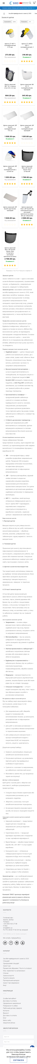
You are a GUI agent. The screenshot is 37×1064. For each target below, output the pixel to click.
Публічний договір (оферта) (12, 1008)
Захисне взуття (8, 975)
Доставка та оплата (10, 1001)
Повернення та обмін (10, 1006)
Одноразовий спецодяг (11, 963)
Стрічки (5, 973)
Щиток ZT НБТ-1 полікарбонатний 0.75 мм (10, 45)
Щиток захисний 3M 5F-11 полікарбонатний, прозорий (27, 87)
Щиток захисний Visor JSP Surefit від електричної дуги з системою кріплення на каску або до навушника (27, 211)
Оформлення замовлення (12, 1003)
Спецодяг (6, 961)
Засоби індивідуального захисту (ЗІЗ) (16, 958)
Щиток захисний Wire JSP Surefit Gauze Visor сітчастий (27, 168)
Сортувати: (7, 21)
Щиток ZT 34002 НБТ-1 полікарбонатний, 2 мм (27, 46)
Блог (4, 1018)
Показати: (24, 21)
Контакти (6, 1010)
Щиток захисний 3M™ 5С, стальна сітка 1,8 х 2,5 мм (10, 86)
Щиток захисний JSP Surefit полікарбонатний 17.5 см (10, 128)
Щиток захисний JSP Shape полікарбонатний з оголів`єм (10, 168)
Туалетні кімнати (8, 978)
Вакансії (6, 1013)
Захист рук (7, 966)
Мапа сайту (7, 1020)
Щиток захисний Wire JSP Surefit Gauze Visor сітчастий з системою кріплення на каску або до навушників (10, 253)
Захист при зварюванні (11, 983)
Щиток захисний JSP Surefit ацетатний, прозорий (10, 208)
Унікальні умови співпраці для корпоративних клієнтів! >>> (18, 8)
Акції (4, 985)
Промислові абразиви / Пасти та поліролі (17, 968)
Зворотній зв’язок (9, 1023)
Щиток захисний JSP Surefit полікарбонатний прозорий (27, 128)
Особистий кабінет (9, 998)
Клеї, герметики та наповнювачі (14, 971)
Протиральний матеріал (11, 980)
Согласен (18, 1060)
